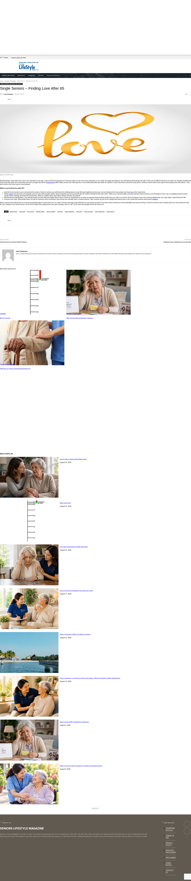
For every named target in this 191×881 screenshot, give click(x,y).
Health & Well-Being (5, 84)
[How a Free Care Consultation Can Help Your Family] (29, 608)
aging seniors (13, 211)
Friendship (13, 81)
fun (132, 192)
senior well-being (100, 211)
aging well (22, 211)
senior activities (51, 211)
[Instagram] (187, 831)
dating (11, 194)
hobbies (155, 199)
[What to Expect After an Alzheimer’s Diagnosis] (98, 292)
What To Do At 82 (5, 318)
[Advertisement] (93, 66)
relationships (50, 182)
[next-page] (4, 374)
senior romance (88, 211)
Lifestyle (6, 81)
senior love (79, 211)
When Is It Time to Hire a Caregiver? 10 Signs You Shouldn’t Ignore (81, 766)
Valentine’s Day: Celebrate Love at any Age (177, 242)
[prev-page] (1, 374)
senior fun (60, 211)
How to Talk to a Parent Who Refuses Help (73, 459)
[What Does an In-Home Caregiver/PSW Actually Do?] (32, 342)
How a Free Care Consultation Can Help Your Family (76, 590)
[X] (25, 99)
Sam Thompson (8, 94)
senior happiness (69, 211)
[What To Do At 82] (32, 292)
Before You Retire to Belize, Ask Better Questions (75, 634)
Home (1, 81)
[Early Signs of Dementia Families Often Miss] (29, 564)
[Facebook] (190, 58)
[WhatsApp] (39, 99)
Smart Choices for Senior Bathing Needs (13, 242)
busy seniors (30, 211)
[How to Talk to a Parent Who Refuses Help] (29, 477)
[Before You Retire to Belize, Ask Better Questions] (29, 652)
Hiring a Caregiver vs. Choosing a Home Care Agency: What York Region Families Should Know (90, 678)
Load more (95, 808)
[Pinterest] (32, 99)
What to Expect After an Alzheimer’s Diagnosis (79, 318)
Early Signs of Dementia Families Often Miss (74, 547)
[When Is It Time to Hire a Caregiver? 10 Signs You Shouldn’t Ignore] (29, 783)
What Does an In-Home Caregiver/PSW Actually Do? (15, 368)
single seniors (110, 211)
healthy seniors (40, 211)
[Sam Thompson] (1, 94)
